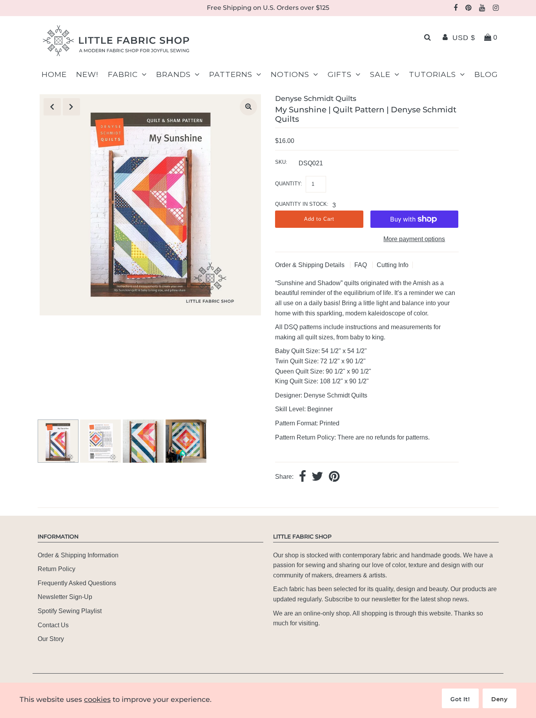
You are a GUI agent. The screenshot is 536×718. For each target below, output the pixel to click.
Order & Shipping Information (78, 555)
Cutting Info (392, 265)
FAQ (361, 265)
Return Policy (56, 569)
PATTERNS (230, 74)
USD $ (463, 38)
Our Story (51, 639)
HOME (54, 74)
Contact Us (53, 625)
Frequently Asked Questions (77, 583)
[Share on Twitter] (317, 477)
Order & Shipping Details (310, 265)
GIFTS (340, 74)
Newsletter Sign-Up (65, 596)
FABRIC (123, 74)
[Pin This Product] (334, 477)
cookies (97, 699)
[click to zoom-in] (248, 106)
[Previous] (52, 106)
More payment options (414, 239)
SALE (380, 74)
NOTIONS (290, 74)
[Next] (71, 106)
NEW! (87, 74)
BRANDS (173, 74)
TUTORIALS (432, 74)
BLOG (486, 74)
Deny (499, 699)
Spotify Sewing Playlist (70, 611)
